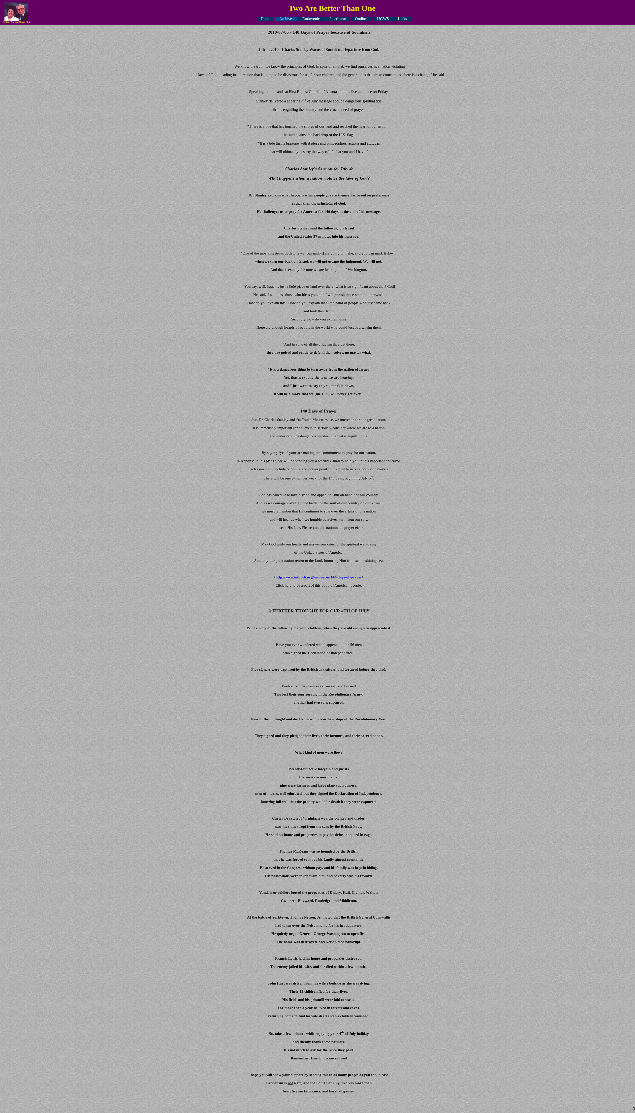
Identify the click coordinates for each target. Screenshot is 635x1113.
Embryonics (311, 19)
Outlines (361, 19)
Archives (286, 19)
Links (402, 19)
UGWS (383, 19)
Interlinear (338, 19)
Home (265, 19)
